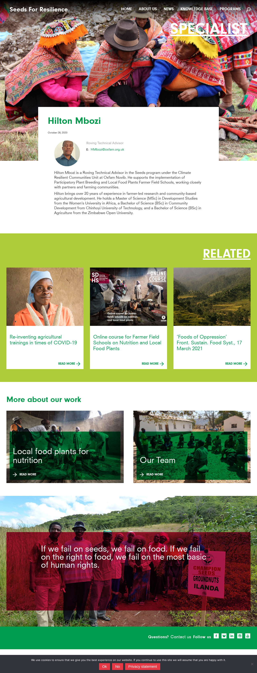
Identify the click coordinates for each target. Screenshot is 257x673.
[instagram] (240, 636)
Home (126, 9)
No (117, 667)
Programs (230, 9)
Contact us (180, 636)
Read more (67, 363)
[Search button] (249, 9)
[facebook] (216, 636)
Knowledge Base (197, 9)
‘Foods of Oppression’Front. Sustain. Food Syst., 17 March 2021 (209, 342)
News (169, 9)
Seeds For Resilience (39, 9)
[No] (252, 664)
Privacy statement (142, 667)
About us (148, 9)
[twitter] (224, 636)
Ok (104, 667)
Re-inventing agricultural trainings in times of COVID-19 (43, 340)
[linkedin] (232, 636)
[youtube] (248, 636)
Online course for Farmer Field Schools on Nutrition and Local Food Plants (127, 342)
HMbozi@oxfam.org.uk (107, 149)
